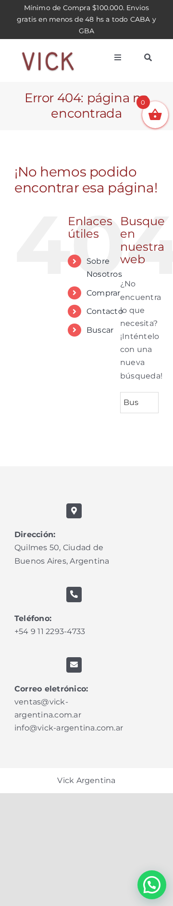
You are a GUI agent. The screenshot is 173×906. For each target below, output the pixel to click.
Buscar (99, 330)
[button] (151, 884)
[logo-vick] (48, 47)
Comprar (103, 292)
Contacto (104, 311)
